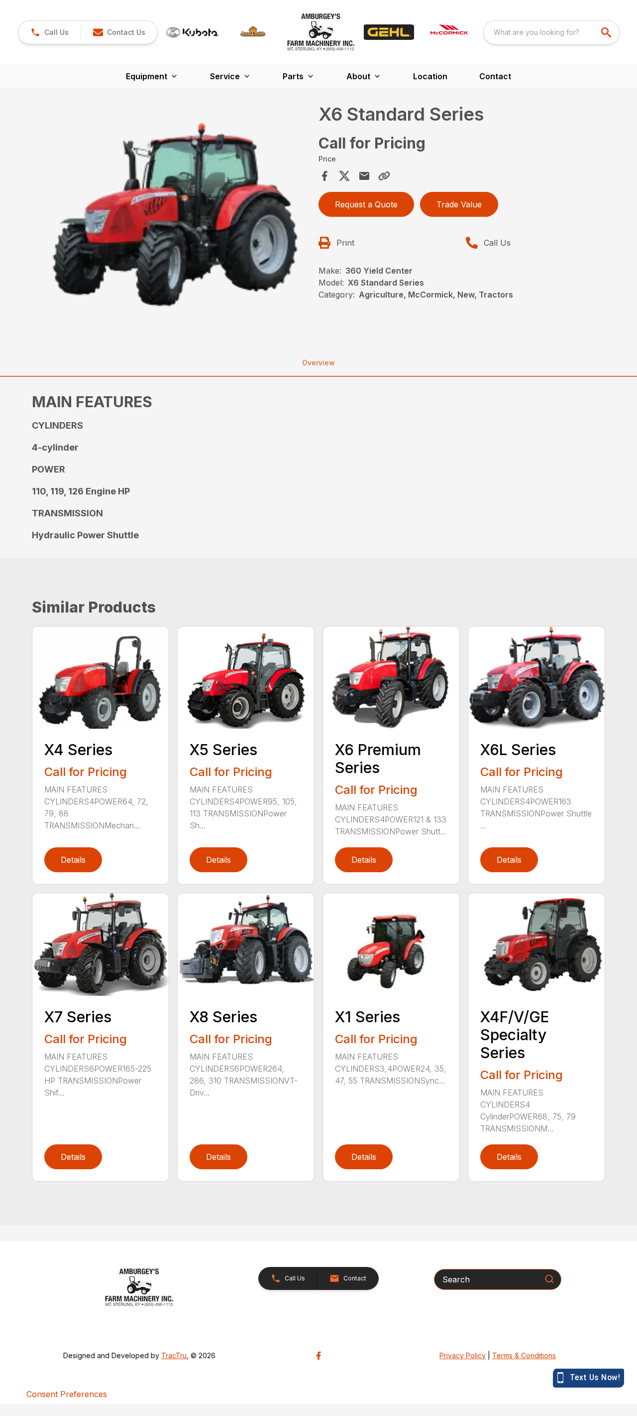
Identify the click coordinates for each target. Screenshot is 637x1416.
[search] (607, 32)
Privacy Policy (462, 1355)
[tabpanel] (172, 214)
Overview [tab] (318, 362)
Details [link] (73, 860)
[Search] (549, 1279)
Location (430, 76)
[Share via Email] (364, 176)
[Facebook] (318, 1356)
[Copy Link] (384, 176)
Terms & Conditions (524, 1355)
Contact (495, 76)
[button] (49, 32)
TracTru (174, 1355)
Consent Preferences (66, 1394)
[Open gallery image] (172, 213)
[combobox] (551, 32)
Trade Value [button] (459, 204)
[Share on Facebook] (324, 176)
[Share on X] (344, 176)
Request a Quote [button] (366, 204)
